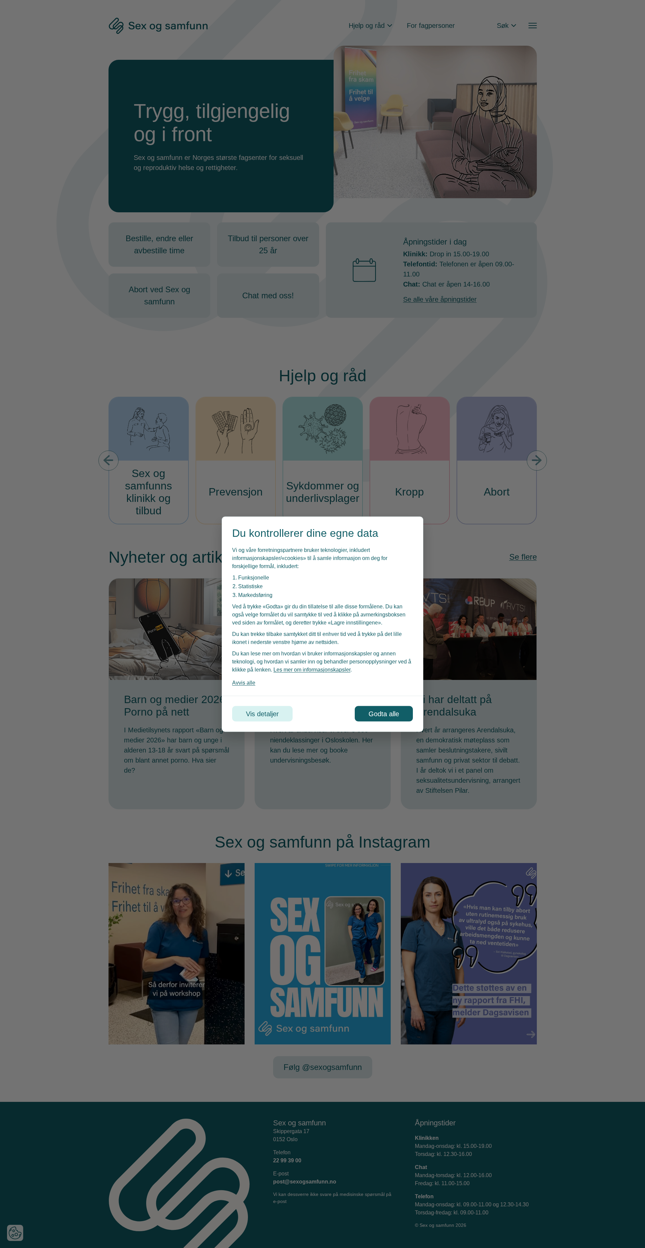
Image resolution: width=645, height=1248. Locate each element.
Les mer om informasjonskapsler (311, 669)
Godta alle (384, 713)
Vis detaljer (262, 713)
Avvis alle (243, 682)
